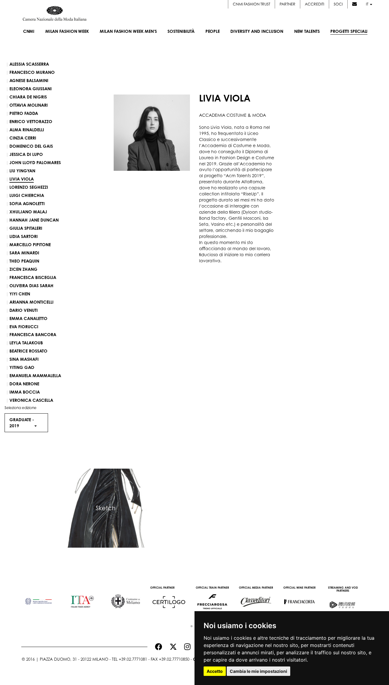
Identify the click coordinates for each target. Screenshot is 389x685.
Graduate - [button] (21, 422)
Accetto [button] (215, 671)
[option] (43, 599)
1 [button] (190, 625)
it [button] (367, 4)
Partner (287, 4)
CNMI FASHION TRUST (251, 4)
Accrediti (314, 4)
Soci (338, 4)
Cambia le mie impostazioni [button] (258, 671)
